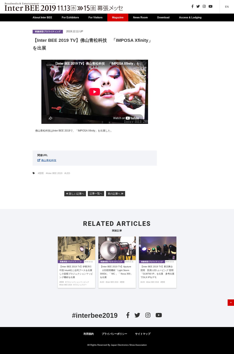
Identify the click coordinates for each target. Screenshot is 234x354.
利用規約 (89, 333)
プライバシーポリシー (114, 333)
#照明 (41, 173)
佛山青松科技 (48, 160)
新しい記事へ (76, 193)
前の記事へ (114, 193)
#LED (67, 173)
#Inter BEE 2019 (54, 173)
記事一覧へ (96, 193)
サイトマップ (142, 333)
